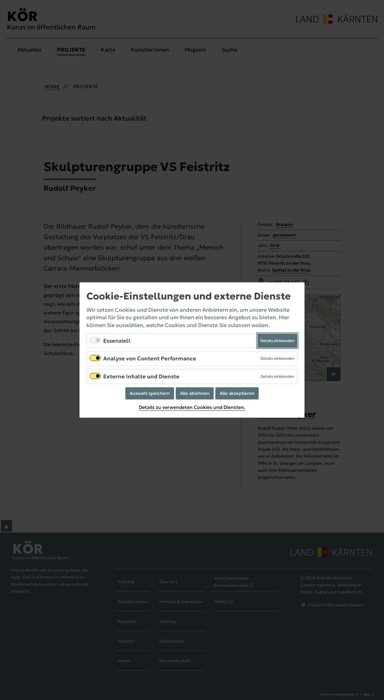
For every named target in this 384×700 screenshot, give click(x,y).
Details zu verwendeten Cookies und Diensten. (192, 407)
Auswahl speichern (150, 393)
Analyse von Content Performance (149, 358)
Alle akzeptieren (237, 393)
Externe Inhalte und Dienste (141, 376)
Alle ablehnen (194, 393)
